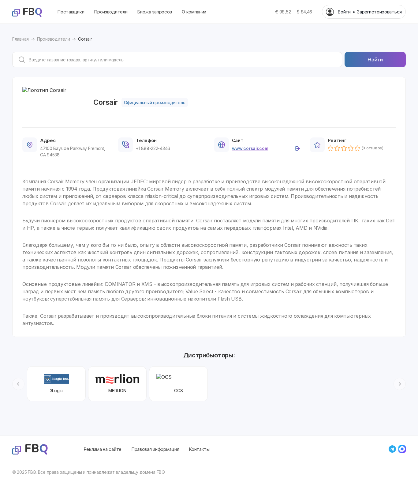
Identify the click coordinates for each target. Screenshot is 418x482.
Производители (110, 12)
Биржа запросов (154, 12)
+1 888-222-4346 (153, 148)
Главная (20, 39)
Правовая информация (155, 449)
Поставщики (70, 12)
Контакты (199, 449)
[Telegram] (392, 449)
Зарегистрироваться (379, 12)
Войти (344, 12)
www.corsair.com (250, 148)
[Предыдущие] (18, 384)
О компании (194, 12)
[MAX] (402, 449)
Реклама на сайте (102, 449)
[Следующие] (400, 384)
